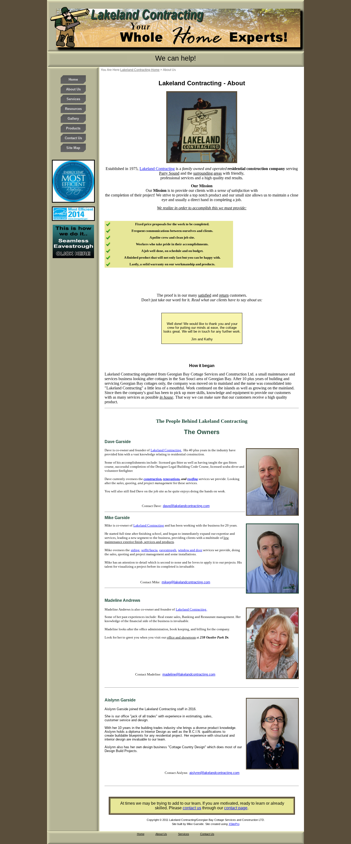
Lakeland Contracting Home (140, 70)
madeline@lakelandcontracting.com (188, 674)
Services (73, 99)
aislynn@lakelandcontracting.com (214, 773)
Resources (73, 109)
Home (73, 79)
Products (73, 128)
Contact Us (73, 138)
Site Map (73, 148)
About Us (73, 89)
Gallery (73, 118)
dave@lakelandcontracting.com (186, 506)
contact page (235, 808)
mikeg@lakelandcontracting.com (186, 582)
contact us (192, 808)
